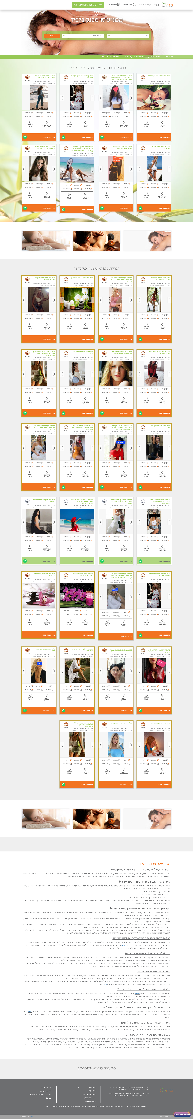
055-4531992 (126, 561)
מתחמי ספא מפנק (89, 1098)
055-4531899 (87, 209)
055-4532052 (49, 208)
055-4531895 (164, 339)
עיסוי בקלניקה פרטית (88, 1094)
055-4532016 (87, 339)
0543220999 (44, 1091)
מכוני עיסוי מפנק (154, 57)
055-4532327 (126, 208)
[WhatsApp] (102, 137)
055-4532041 (164, 208)
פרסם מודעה (113, 5)
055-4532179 (126, 487)
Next (100, 98)
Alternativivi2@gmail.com (39, 1094)
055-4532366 (49, 413)
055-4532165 (87, 413)
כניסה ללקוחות (127, 5)
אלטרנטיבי (169, 57)
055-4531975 (49, 487)
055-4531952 (164, 413)
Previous (131, 98)
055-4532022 (126, 137)
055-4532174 (49, 561)
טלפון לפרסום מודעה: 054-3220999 (88, 4)
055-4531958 (126, 784)
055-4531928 (87, 561)
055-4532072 (87, 635)
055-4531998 (126, 339)
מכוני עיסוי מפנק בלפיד (110, 57)
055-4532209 (126, 710)
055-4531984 (126, 413)
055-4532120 (87, 487)
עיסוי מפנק (92, 1087)
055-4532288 (49, 339)
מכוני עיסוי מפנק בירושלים (134, 57)
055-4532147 (49, 710)
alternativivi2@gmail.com (147, 5)
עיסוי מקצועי (91, 1091)
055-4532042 (126, 636)
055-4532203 (164, 137)
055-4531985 (87, 137)
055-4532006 (164, 710)
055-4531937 (164, 561)
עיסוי (105, 984)
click (31, 1117)
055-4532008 (49, 635)
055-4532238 (49, 137)
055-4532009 (87, 710)
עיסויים (124, 945)
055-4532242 (164, 784)
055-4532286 (164, 487)
